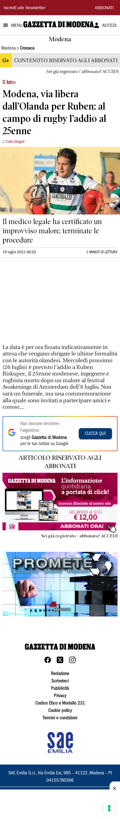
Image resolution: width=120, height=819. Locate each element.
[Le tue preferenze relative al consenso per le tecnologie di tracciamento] (109, 808)
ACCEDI (109, 26)
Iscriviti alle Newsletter (24, 8)
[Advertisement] (48, 303)
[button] (60, 583)
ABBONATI (104, 8)
